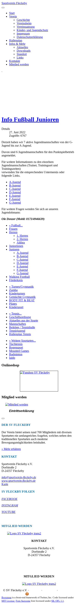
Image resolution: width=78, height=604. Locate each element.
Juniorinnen (16, 246)
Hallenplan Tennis (20, 334)
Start (12, 13)
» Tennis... (15, 313)
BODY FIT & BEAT (22, 300)
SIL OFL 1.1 (57, 600)
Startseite (35, 590)
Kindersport (16, 307)
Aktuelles (22, 47)
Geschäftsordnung (20, 317)
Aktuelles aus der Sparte (23, 320)
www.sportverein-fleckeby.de (19, 480)
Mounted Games (19, 350)
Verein (13, 16)
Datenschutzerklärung (30, 37)
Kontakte (14, 61)
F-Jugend (14, 199)
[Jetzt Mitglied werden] (16, 404)
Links (20, 57)
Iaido (12, 357)
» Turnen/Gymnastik (21, 286)
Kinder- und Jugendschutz (32, 30)
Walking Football (19, 276)
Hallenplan (15, 40)
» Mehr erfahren (11, 449)
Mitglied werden (19, 64)
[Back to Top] (3, 418)
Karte (5, 484)
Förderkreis (16, 280)
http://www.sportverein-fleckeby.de (39, 565)
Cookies (35, 593)
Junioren (14, 249)
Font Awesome (23, 600)
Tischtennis (16, 344)
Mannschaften (17, 323)
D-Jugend (15, 192)
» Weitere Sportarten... (22, 340)
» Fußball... (16, 225)
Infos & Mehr (17, 43)
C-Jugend (15, 188)
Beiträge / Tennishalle (22, 327)
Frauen (13, 228)
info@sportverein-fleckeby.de (19, 477)
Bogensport (16, 347)
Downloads (23, 50)
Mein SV (47, 593)
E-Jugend (14, 195)
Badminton (15, 354)
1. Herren (22, 235)
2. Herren (22, 239)
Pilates (13, 303)
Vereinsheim (24, 23)
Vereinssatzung (26, 26)
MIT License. (8, 600)
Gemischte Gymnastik (22, 296)
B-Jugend (15, 185)
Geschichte (23, 19)
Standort (22, 54)
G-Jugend (15, 202)
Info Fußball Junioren (30, 119)
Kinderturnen (17, 293)
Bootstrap (7, 597)
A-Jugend (15, 182)
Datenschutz (65, 590)
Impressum (23, 33)
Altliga (21, 242)
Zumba (13, 290)
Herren (13, 232)
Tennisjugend (17, 330)
